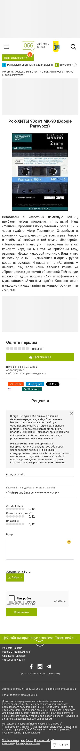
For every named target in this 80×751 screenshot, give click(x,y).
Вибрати (16, 577)
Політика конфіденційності (17, 740)
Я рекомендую (41, 356)
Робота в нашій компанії (16, 651)
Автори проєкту (51, 673)
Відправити (21, 612)
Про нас (24, 673)
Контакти (35, 673)
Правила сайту (42, 740)
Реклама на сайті (12, 648)
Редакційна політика (28, 743)
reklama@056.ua (66, 688)
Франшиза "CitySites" (14, 655)
